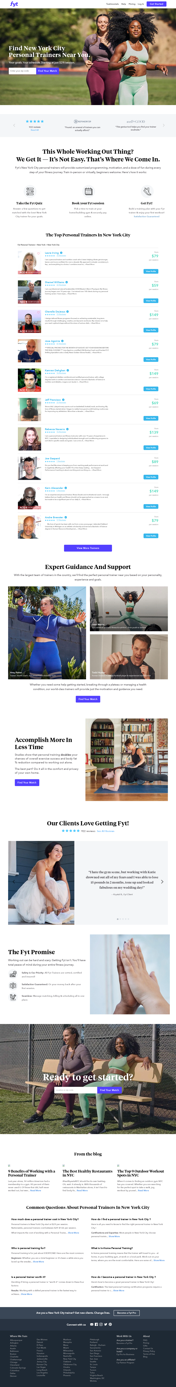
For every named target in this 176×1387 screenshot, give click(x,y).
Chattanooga (16, 1359)
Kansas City (42, 1364)
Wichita (93, 1381)
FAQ (145, 1340)
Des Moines (42, 1339)
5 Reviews (61, 490)
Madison (67, 1339)
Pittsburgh (94, 1339)
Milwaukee (68, 1350)
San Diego (94, 1353)
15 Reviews (61, 314)
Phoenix (67, 1375)
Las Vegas (41, 1367)
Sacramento (95, 1348)
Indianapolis (42, 1356)
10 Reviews (61, 255)
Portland (93, 1342)
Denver (13, 1376)
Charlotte (14, 1356)
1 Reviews (61, 461)
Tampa (93, 1367)
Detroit (40, 1342)
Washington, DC (97, 1378)
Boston (13, 1354)
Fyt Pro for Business (125, 1354)
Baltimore (14, 1351)
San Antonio (95, 1350)
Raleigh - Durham (97, 1345)
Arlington (14, 1343)
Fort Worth (41, 1348)
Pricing (146, 1343)
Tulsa (92, 1372)
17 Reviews (61, 520)
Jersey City (42, 1361)
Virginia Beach (96, 1375)
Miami (66, 1348)
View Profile (151, 271)
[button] (13, 125)
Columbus (14, 1370)
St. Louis (94, 1364)
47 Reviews (61, 343)
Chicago (13, 1362)
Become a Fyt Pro (126, 1313)
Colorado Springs (18, 1368)
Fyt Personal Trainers (26, 245)
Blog (145, 1356)
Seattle (93, 1361)
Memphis (67, 1342)
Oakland (67, 1361)
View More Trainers (88, 548)
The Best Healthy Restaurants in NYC (87, 1173)
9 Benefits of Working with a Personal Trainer (31, 1173)
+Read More (89, 264)
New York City (53, 245)
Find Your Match (47, 71)
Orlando (67, 1370)
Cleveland (14, 1365)
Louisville (41, 1375)
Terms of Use (149, 1354)
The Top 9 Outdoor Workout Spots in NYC (140, 1173)
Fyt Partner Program (125, 1362)
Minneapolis (68, 1353)
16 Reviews (61, 373)
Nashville (67, 1356)
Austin (13, 1348)
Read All (35, 130)
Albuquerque (16, 1340)
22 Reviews (61, 402)
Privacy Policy (149, 1351)
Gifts (145, 1345)
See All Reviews (105, 831)
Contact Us (148, 1348)
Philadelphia (69, 1372)
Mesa (65, 1345)
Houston (40, 1353)
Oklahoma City (70, 1364)
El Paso (40, 1345)
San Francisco (96, 1356)
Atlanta (13, 1345)
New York (41, 245)
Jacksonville (42, 1359)
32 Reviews (61, 285)
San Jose (94, 1359)
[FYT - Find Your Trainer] (14, 3)
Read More (35, 1190)
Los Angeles (42, 1372)
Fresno (40, 1350)
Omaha (66, 1367)
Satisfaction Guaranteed (147, 216)
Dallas (12, 1373)
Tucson (93, 1370)
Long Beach (42, 1370)
